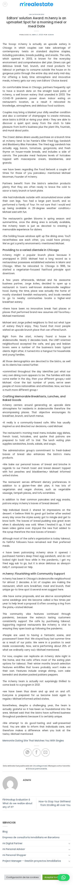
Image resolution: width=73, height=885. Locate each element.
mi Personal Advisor (14, 849)
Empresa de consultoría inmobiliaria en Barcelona (31, 837)
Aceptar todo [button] (51, 877)
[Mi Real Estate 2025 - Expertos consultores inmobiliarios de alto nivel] (36, 4)
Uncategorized (36, 14)
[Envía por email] (45, 752)
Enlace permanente (37, 768)
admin (51, 35)
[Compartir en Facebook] (36, 752)
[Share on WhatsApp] (27, 752)
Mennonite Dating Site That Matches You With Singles (33, 740)
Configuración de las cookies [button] (22, 877)
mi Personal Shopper (14, 855)
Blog (5, 831)
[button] (63, 877)
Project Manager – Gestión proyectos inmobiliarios (32, 861)
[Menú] (5, 4)
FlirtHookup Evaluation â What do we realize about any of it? (17, 803)
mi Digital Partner (12, 843)
